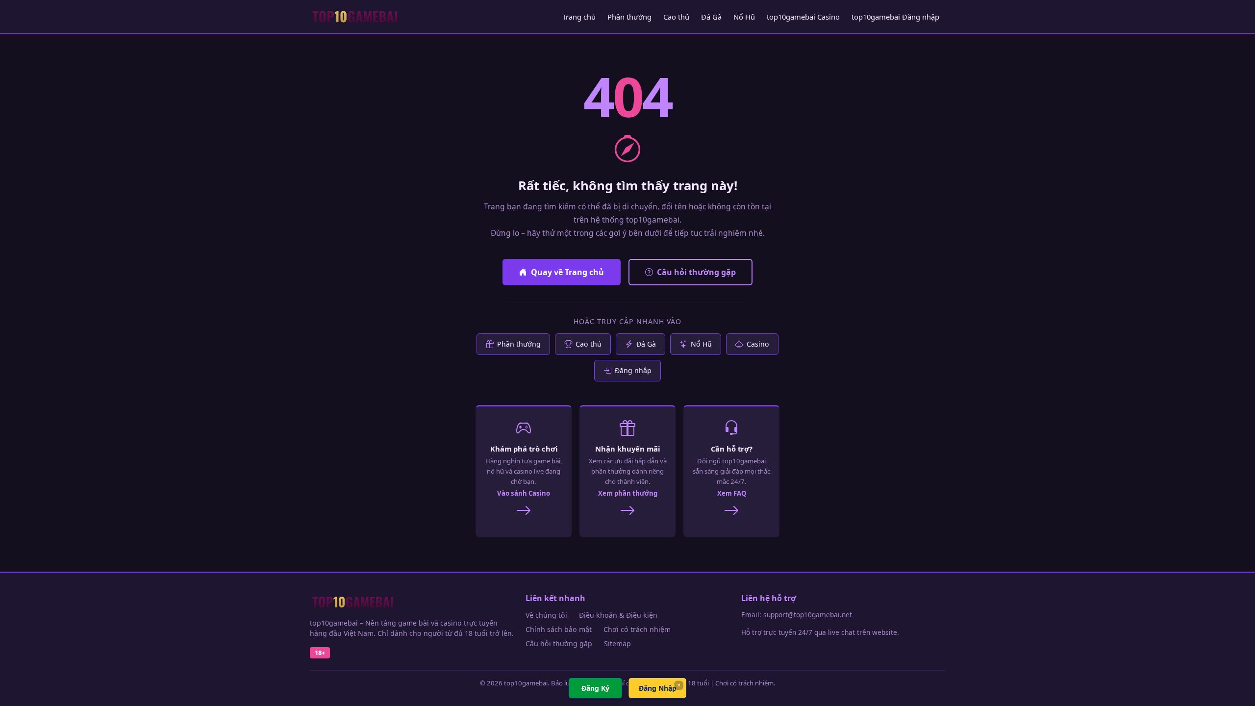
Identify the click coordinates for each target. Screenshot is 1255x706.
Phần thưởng (629, 17)
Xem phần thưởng (627, 493)
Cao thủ (676, 17)
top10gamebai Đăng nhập (895, 17)
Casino (758, 344)
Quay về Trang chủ (567, 272)
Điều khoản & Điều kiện (618, 615)
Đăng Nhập (658, 688)
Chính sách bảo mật (559, 629)
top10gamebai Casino (803, 17)
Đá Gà (711, 17)
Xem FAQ (731, 493)
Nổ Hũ (744, 17)
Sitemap (617, 643)
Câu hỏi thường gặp (696, 272)
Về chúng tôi (546, 615)
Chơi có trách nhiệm (637, 629)
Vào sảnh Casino (523, 493)
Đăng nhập (633, 370)
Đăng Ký (595, 688)
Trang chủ (579, 17)
